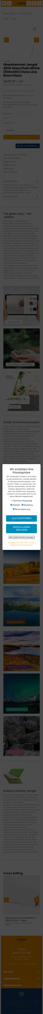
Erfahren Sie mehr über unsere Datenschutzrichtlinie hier (21, 544)
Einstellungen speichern (21, 528)
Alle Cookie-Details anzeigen (21, 537)
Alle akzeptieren (21, 518)
